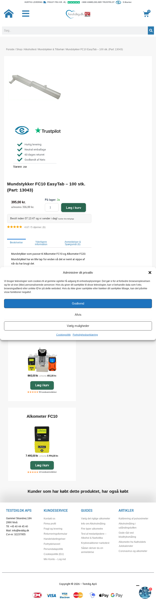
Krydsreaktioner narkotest (95, 543)
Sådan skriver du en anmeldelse (92, 550)
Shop (19, 49)
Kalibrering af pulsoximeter (133, 518)
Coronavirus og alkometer (133, 551)
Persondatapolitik (53, 549)
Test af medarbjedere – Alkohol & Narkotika (93, 535)
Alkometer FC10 (42, 416)
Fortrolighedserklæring (85, 334)
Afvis (78, 314)
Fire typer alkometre (92, 528)
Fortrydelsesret (52, 544)
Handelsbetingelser (54, 538)
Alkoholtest (30, 49)
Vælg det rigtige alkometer (95, 518)
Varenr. (17, 166)
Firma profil (50, 523)
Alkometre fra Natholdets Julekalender (132, 544)
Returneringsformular (55, 533)
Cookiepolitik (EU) (54, 554)
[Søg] (151, 30)
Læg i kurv (73, 207)
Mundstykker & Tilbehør (51, 49)
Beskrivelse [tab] (16, 242)
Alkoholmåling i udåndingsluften (127, 525)
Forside (10, 49)
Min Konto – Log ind (55, 559)
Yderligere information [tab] (41, 243)
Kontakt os (49, 518)
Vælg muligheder (78, 325)
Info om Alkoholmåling (93, 523)
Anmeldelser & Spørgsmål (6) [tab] (73, 243)
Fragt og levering (53, 528)
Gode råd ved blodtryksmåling (127, 534)
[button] (150, 273)
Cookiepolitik (63, 334)
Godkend (78, 303)
